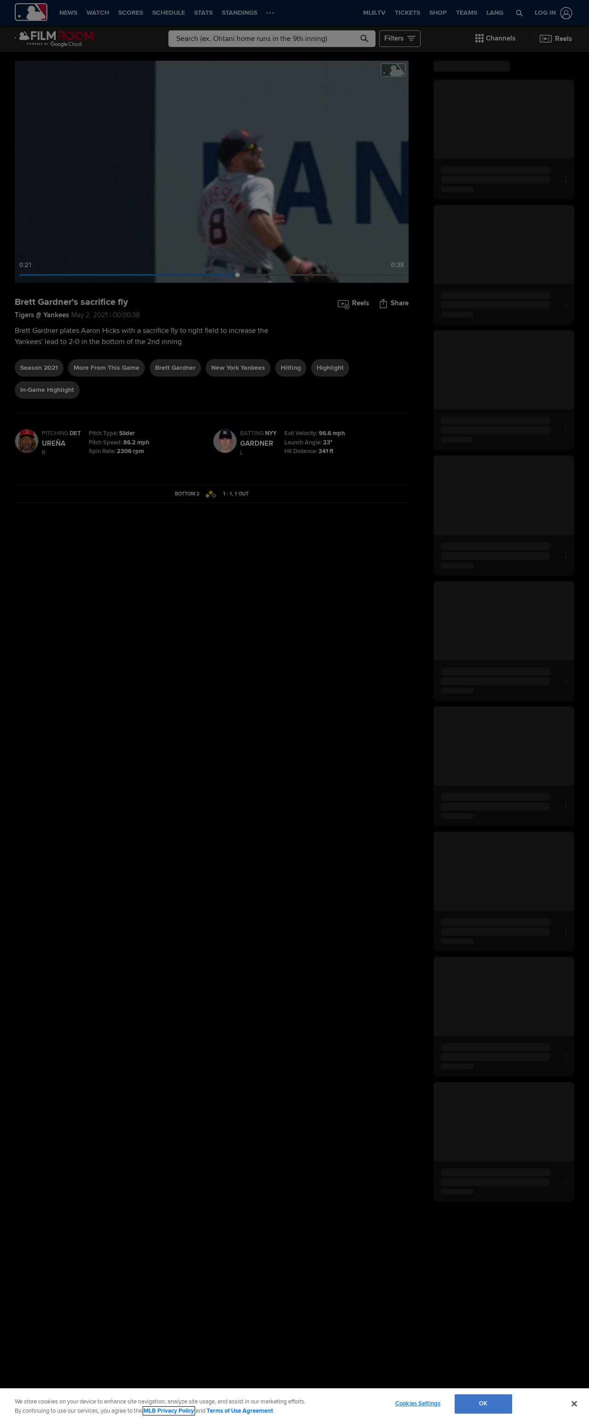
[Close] (574, 1403)
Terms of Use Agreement (240, 1411)
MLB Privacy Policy (169, 1411)
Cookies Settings (417, 1403)
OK (483, 1403)
